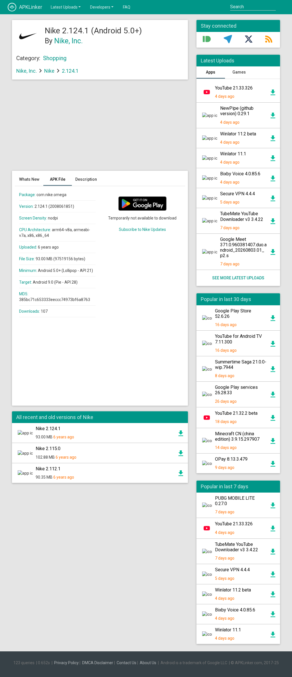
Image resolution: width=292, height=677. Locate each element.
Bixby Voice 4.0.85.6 (240, 173)
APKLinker (30, 7)
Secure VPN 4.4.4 (237, 193)
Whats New (29, 179)
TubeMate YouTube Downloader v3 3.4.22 (241, 216)
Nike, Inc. (68, 41)
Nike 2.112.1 (48, 468)
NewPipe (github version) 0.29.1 (237, 110)
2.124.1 (70, 71)
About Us (148, 662)
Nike (49, 71)
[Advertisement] (100, 128)
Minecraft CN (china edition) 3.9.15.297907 (237, 436)
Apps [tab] (210, 72)
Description (86, 179)
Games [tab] (239, 72)
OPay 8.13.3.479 (231, 459)
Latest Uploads (64, 7)
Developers (100, 7)
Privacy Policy (66, 662)
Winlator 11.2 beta (238, 134)
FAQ (126, 7)
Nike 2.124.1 (48, 428)
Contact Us (126, 662)
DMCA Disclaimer (97, 662)
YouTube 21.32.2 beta (236, 413)
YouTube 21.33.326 (234, 88)
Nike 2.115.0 (48, 448)
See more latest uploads (238, 278)
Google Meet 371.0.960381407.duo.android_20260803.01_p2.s (243, 248)
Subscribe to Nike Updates (142, 229)
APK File (57, 179)
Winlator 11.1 (233, 153)
